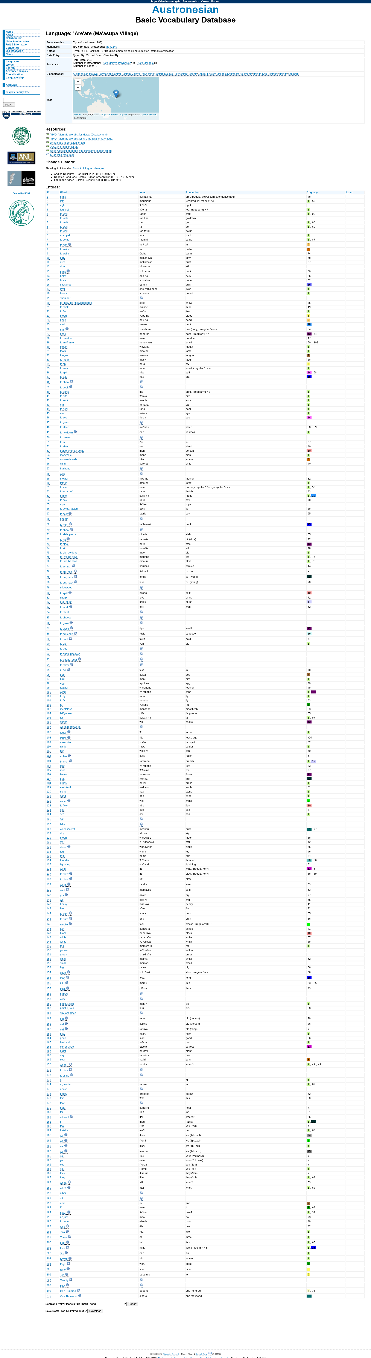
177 (49, 1098)
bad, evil (65, 1042)
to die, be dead (69, 552)
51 (48, 442)
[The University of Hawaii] (21, 137)
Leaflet (77, 114)
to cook (64, 387)
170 (49, 1064)
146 (49, 928)
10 (48, 257)
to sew (64, 514)
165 (49, 1042)
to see (63, 417)
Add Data (11, 84)
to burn (64, 913)
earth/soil (65, 787)
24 (48, 320)
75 (48, 552)
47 (48, 422)
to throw (64, 665)
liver (62, 288)
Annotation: (193, 192)
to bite (63, 396)
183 (49, 1126)
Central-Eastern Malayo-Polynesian (133, 73)
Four (62, 1242)
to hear (64, 409)
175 (49, 1089)
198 (49, 1231)
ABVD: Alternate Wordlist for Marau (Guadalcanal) (79, 134)
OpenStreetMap (149, 114)
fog (62, 851)
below (63, 1093)
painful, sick (67, 1003)
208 (49, 1285)
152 (49, 958)
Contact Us (13, 47)
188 (49, 1182)
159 (49, 999)
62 (48, 491)
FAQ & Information (17, 44)
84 (48, 612)
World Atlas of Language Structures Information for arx (81, 150)
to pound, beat (68, 659)
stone (63, 791)
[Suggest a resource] (62, 154)
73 (48, 544)
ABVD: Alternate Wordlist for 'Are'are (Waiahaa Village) (81, 138)
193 (49, 1207)
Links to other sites (17, 41)
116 (49, 774)
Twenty (64, 1280)
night (63, 1051)
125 (49, 819)
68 (48, 518)
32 (48, 355)
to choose (65, 617)
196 (49, 1221)
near (62, 1107)
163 (49, 1033)
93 (48, 659)
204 (49, 1263)
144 (49, 913)
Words (10, 64)
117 (49, 778)
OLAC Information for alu (64, 146)
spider (63, 746)
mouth (63, 346)
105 (49, 717)
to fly (62, 696)
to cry (63, 363)
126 (49, 824)
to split (64, 593)
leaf (62, 765)
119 (49, 787)
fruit (62, 778)
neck (63, 324)
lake (62, 824)
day (62, 1055)
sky (62, 833)
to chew (64, 382)
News (9, 54)
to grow (64, 623)
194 (49, 1212)
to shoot (64, 530)
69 (48, 524)
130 (49, 842)
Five (62, 1248)
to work (64, 607)
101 (49, 696)
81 (48, 597)
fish (62, 750)
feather (64, 687)
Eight (63, 1264)
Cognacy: (313, 192)
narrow (64, 993)
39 (48, 387)
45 (48, 413)
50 (48, 437)
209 (49, 1290)
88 (48, 633)
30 (48, 346)
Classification (14, 74)
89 (48, 639)
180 (49, 1112)
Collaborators (14, 38)
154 (49, 972)
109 (49, 742)
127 (49, 829)
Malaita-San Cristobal (265, 73)
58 (48, 473)
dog (62, 674)
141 (49, 899)
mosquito (65, 742)
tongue (64, 355)
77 (48, 566)
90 (48, 643)
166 (49, 1046)
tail (62, 717)
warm (63, 884)
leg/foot (64, 209)
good (63, 1038)
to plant (64, 612)
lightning (65, 864)
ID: (48, 192)
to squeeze (66, 634)
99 (48, 687)
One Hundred (68, 1291)
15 (48, 280)
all (61, 1198)
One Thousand (69, 1296)
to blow (64, 874)
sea (62, 809)
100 (49, 691)
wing (63, 691)
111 (49, 750)
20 (48, 302)
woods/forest (67, 829)
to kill (63, 548)
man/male (66, 455)
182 (49, 1121)
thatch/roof (66, 491)
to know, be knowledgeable (76, 302)
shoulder (65, 298)
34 (48, 363)
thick (62, 988)
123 (49, 805)
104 (49, 713)
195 (49, 1217)
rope (62, 504)
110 (49, 746)
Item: (143, 192)
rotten (63, 756)
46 (48, 417)
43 (48, 404)
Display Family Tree (18, 92)
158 (49, 993)
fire (62, 908)
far (61, 1112)
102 (49, 704)
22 (48, 311)
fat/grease (66, 713)
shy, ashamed (68, 1013)
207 (49, 1279)
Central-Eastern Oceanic (212, 73)
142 (49, 904)
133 (49, 855)
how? (63, 1212)
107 (49, 726)
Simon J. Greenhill (171, 1354)
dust (62, 262)
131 (49, 846)
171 (49, 1069)
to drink (64, 391)
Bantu (215, 1)
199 (49, 1237)
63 (48, 495)
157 (49, 988)
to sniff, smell (67, 342)
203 (49, 1258)
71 (48, 534)
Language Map (15, 77)
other (63, 1193)
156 (49, 983)
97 (48, 679)
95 (48, 670)
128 (49, 833)
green (63, 954)
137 (49, 873)
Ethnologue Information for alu (67, 142)
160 (49, 1003)
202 (49, 1253)
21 (48, 307)
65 (48, 504)
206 (49, 1274)
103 (49, 709)
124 (49, 809)
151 (49, 954)
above (63, 1089)
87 (48, 628)
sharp (63, 597)
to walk (64, 213)
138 (49, 884)
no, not (64, 1217)
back (63, 271)
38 (48, 381)
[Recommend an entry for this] (141, 298)
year (62, 1059)
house (63, 487)
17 (48, 288)
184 (49, 1130)
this (62, 1098)
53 (48, 450)
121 (49, 795)
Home (9, 31)
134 (49, 860)
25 (48, 324)
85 (48, 617)
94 (48, 664)
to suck (64, 400)
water (63, 801)
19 (48, 298)
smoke (64, 924)
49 (48, 432)
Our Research (14, 51)
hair (62, 329)
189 (49, 1187)
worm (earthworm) (70, 726)
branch (64, 761)
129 (49, 837)
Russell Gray (201, 1354)
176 (49, 1093)
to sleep (64, 427)
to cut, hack (66, 571)
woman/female (68, 459)
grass (63, 783)
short (63, 972)
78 (48, 571)
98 (48, 683)
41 (48, 396)
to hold (64, 639)
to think (64, 307)
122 (49, 800)
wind (63, 868)
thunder (64, 860)
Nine (63, 1269)
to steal (64, 544)
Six (62, 1253)
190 (49, 1193)
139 (49, 889)
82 (48, 601)
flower (63, 774)
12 (48, 266)
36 (48, 372)
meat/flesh (66, 709)
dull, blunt (65, 601)
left (62, 201)
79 (48, 587)
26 (48, 329)
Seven (64, 1258)
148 (49, 937)
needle (64, 518)
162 (49, 1018)
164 (49, 1038)
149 (49, 945)
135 (49, 864)
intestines (65, 284)
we (62, 1135)
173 (49, 1079)
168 (49, 1055)
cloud (63, 847)
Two (62, 1232)
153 (49, 967)
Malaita (283, 73)
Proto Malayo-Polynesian (116, 63)
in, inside (65, 1084)
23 (48, 315)
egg (62, 683)
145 (49, 924)
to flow (64, 805)
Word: (63, 192)
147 (49, 933)
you (62, 1156)
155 (49, 977)
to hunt (64, 524)
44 (48, 409)
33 (48, 359)
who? (63, 1188)
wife (62, 473)
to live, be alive (69, 556)
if (60, 1207)
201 (49, 1247)
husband (65, 468)
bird (62, 679)
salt (62, 819)
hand (63, 196)
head (63, 320)
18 (48, 293)
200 (49, 1242)
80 (48, 592)
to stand (64, 446)
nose (63, 333)
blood (63, 315)
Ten (62, 1275)
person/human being (72, 450)
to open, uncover (70, 654)
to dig (63, 643)
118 (49, 783)
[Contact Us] (210, 1354)
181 (49, 1117)
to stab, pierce (68, 534)
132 (49, 851)
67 (48, 513)
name (63, 495)
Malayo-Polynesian (100, 73)
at (61, 1079)
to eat (63, 376)
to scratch (65, 566)
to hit (63, 539)
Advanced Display (17, 71)
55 (48, 459)
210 (49, 1296)
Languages (12, 61)
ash (62, 928)
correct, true (67, 1046)
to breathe (66, 338)
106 (49, 721)
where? (64, 1117)
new (62, 1033)
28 (48, 338)
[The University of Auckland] (21, 116)
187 (49, 1173)
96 (48, 674)
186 (49, 1156)
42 (48, 400)
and (62, 1203)
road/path (65, 235)
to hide (64, 1070)
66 (48, 508)
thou (62, 1126)
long (62, 978)
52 (48, 446)
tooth (63, 351)
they (62, 1173)
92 (48, 654)
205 (49, 1269)
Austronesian (190, 1)
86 (48, 622)
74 (48, 548)
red (62, 945)
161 (49, 1013)
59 (48, 478)
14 (48, 276)
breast (63, 293)
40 (48, 391)
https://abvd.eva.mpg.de (165, 1)
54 (48, 455)
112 (49, 755)
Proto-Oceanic (145, 63)
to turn (63, 245)
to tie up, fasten (69, 508)
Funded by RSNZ (21, 193)
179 (49, 1107)
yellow (64, 950)
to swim (64, 249)
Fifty (62, 1285)
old (62, 1018)
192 (49, 1203)
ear (62, 404)
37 (48, 376)
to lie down (66, 432)
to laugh (65, 359)
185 (49, 1135)
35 (48, 368)
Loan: (349, 192)
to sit (62, 442)
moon (63, 837)
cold (62, 890)
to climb (64, 1075)
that (62, 1103)
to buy (63, 648)
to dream (65, 437)
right (62, 205)
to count (64, 1221)
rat (61, 704)
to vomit (64, 368)
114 (49, 765)
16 (48, 284)
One (62, 1226)
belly (63, 276)
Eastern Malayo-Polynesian (171, 73)
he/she (64, 1130)
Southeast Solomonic (239, 73)
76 (48, 556)
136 (49, 868)
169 (49, 1059)
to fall (63, 670)
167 (49, 1051)
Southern (293, 73)
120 (49, 791)
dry (62, 895)
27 (48, 333)
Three (63, 1237)
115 (49, 770)
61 (48, 487)
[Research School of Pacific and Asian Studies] (21, 159)
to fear (63, 311)
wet (62, 899)
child (63, 463)
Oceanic (192, 73)
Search (10, 67)
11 (48, 262)
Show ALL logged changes (88, 168)
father (63, 482)
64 (48, 500)
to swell (64, 628)
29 (48, 342)
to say (63, 500)
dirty (62, 257)
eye (62, 413)
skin (62, 266)
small (63, 958)
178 (49, 1103)
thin (62, 983)
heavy (63, 904)
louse (63, 732)
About (9, 34)
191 (49, 1198)
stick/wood (66, 587)
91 (48, 648)
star (62, 842)
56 (48, 463)
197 (49, 1226)
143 (49, 908)
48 (48, 427)
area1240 (111, 46)
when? (64, 1064)
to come (64, 239)
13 (48, 271)
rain (62, 855)
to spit (63, 372)
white (63, 937)
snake (63, 721)
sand (63, 795)
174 (49, 1084)
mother (64, 478)
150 (49, 950)
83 (48, 606)
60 (48, 482)
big (62, 967)
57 (48, 468)
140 (49, 895)
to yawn (64, 422)
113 (49, 761)
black (63, 933)
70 (48, 529)
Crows (205, 1)
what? (63, 1182)
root (62, 770)
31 (48, 351)
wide (63, 999)
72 (48, 539)
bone (63, 280)
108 (49, 732)
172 (49, 1075)
